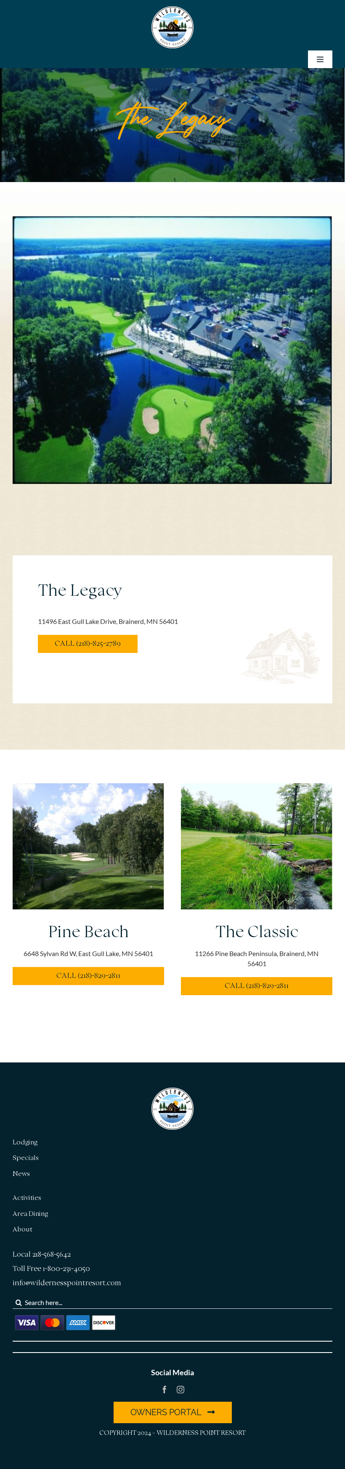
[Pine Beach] (88, 788)
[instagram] (180, 1389)
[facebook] (164, 1389)
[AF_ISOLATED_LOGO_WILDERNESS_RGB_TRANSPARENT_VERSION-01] (172, 9)
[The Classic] (256, 788)
